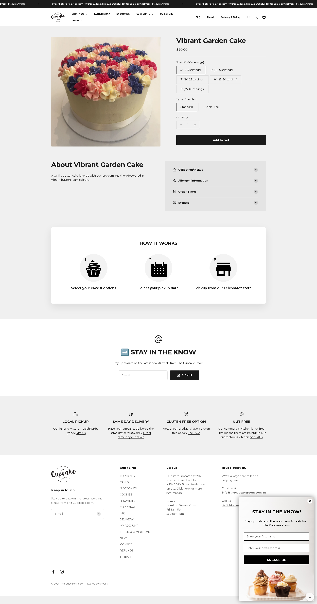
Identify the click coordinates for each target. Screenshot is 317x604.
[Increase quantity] (195, 125)
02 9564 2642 (230, 505)
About (210, 17)
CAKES (124, 482)
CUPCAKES (127, 476)
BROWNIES (128, 500)
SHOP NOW (78, 13)
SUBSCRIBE (276, 560)
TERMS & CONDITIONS (135, 531)
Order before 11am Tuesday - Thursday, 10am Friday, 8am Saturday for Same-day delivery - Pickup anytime (102, 4)
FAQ (198, 17)
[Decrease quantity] (181, 125)
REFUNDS (126, 550)
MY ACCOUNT (129, 525)
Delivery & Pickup (230, 17)
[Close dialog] (309, 501)
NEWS (124, 538)
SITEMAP (126, 556)
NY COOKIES (123, 13)
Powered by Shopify (96, 583)
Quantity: (182, 117)
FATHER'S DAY (102, 13)
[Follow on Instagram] (62, 571)
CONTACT (77, 20)
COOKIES (126, 494)
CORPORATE (143, 13)
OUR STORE (166, 13)
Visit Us (81, 433)
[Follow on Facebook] (53, 571)
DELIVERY (126, 519)
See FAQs (194, 433)
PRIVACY (126, 544)
